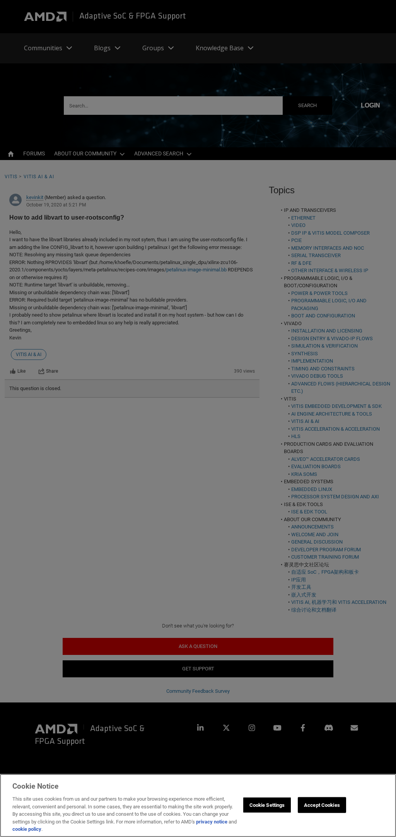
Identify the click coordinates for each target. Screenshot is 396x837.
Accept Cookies (322, 805)
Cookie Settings (267, 805)
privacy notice (211, 822)
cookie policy (26, 829)
